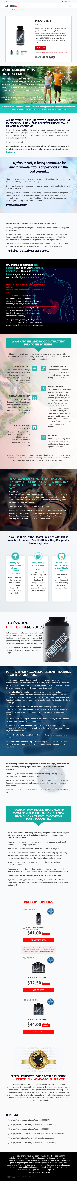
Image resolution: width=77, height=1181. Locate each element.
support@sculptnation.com (46, 951)
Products (14, 10)
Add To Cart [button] (38, 990)
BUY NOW (41, 48)
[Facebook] (7, 1)
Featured (60, 52)
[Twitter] (47, 57)
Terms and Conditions (33, 1172)
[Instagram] (9, 1)
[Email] (53, 57)
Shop (65, 52)
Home (8, 10)
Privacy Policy (46, 1172)
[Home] (11, 5)
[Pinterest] (50, 57)
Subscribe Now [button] (38, 940)
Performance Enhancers (49, 52)
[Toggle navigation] (69, 5)
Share (38, 57)
